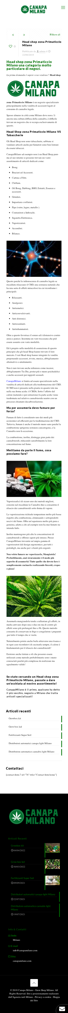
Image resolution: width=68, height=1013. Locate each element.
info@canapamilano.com (25, 950)
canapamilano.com (22, 960)
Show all (56, 34)
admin (42, 51)
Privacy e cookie (43, 997)
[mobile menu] (63, 7)
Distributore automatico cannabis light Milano (31, 751)
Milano (16, 939)
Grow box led (15, 726)
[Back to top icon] (34, 983)
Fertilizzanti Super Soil (20, 735)
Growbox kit (15, 718)
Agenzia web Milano (23, 997)
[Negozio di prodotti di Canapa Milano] (34, 9)
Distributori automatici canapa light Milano (30, 743)
